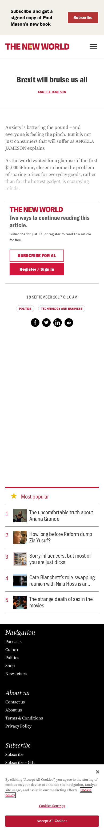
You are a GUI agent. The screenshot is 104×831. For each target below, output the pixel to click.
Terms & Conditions (24, 718)
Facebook (35, 322)
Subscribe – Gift (20, 762)
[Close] (97, 772)
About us (13, 710)
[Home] (37, 46)
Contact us (15, 702)
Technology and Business (61, 309)
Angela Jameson (52, 92)
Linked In (57, 322)
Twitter (46, 322)
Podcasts (13, 641)
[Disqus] (52, 402)
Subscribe (83, 17)
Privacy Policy (18, 726)
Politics (25, 309)
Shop (10, 665)
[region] (52, 797)
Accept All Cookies (52, 821)
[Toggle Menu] (93, 46)
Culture (12, 649)
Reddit (69, 322)
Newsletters (16, 673)
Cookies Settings (52, 806)
